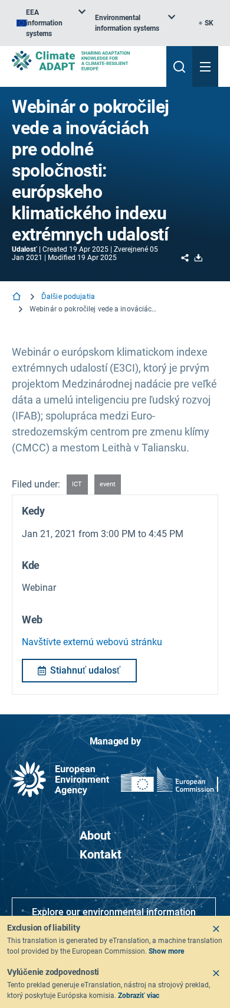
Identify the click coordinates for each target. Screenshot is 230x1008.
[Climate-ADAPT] (84, 60)
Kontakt (100, 854)
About (95, 835)
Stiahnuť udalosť (85, 670)
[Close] (216, 929)
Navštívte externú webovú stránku (92, 642)
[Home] (18, 297)
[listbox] (51, 23)
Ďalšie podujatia (68, 296)
